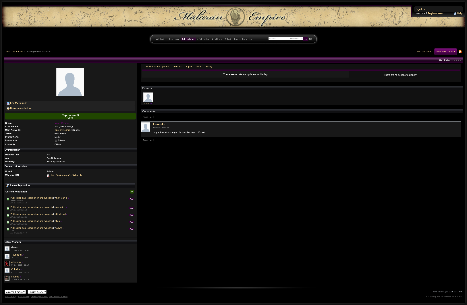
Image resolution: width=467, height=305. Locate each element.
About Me (177, 66)
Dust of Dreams (62, 130)
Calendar (203, 39)
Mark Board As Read (58, 296)
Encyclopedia (243, 39)
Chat (228, 39)
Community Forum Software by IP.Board (444, 296)
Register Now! (435, 13)
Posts (198, 66)
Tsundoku (16, 254)
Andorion (60, 207)
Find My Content (18, 103)
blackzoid (61, 214)
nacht (146, 104)
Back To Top (10, 296)
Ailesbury (16, 262)
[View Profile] (68, 198)
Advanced (310, 39)
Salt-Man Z (61, 198)
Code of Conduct (424, 51)
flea (58, 221)
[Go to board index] (233, 16)
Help (459, 13)
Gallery (217, 39)
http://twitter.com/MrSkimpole (66, 175)
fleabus (15, 276)
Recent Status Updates (157, 66)
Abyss (59, 228)
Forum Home (23, 296)
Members (188, 39)
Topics (189, 66)
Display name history (20, 108)
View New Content (445, 51)
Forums (174, 39)
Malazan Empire (14, 51)
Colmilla (15, 269)
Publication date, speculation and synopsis (31, 198)
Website (161, 39)
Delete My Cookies (39, 296)
